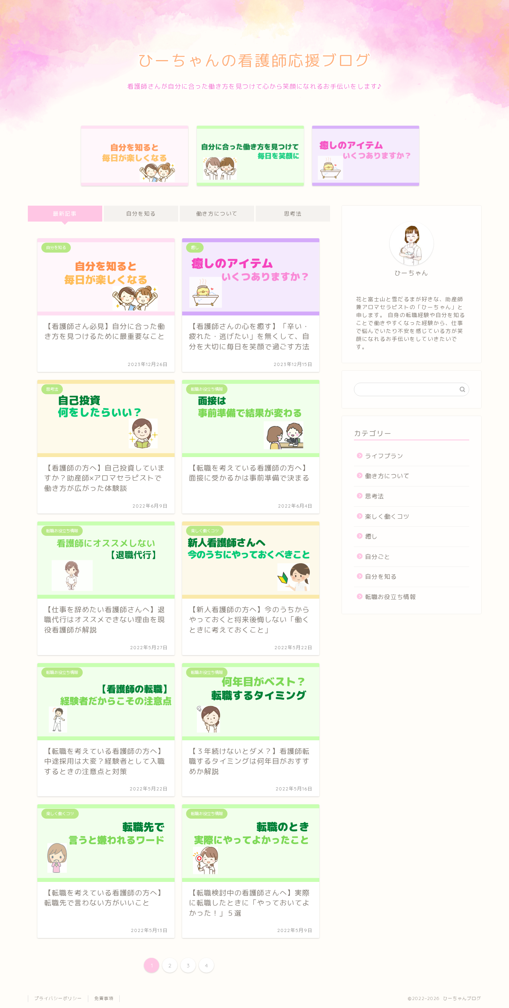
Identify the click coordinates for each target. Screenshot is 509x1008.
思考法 (293, 213)
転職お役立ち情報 (390, 597)
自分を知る (141, 213)
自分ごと (377, 557)
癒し (371, 536)
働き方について (217, 213)
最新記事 (65, 213)
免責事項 (103, 998)
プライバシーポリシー (58, 998)
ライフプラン (384, 456)
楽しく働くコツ (387, 516)
